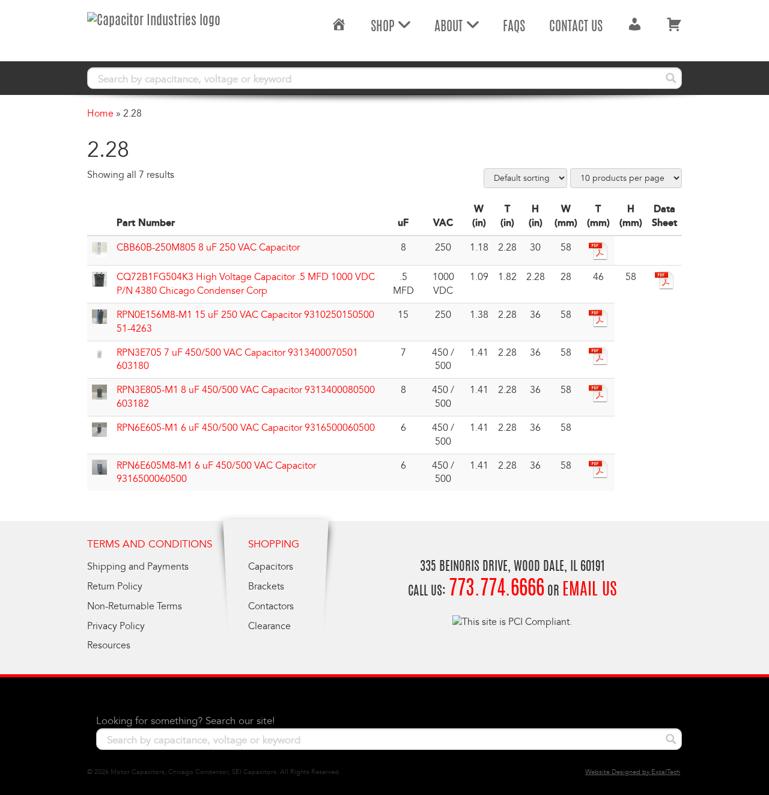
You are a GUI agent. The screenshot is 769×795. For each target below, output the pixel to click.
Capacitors (270, 567)
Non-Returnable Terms (134, 606)
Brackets (266, 586)
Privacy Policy (116, 626)
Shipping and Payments (138, 567)
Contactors (271, 606)
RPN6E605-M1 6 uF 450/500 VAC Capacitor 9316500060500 (246, 428)
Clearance (269, 626)
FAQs (514, 27)
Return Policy (114, 586)
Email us (589, 590)
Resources (108, 645)
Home (100, 114)
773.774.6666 (496, 590)
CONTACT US (576, 27)
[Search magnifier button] (671, 78)
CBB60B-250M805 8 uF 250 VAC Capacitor (208, 248)
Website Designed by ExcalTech (632, 772)
